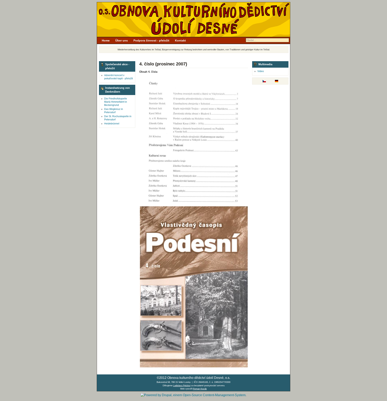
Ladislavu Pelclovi (181, 385)
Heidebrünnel (111, 123)
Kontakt (180, 40)
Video (260, 71)
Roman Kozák (200, 389)
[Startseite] (193, 36)
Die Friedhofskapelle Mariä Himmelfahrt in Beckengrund (115, 101)
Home (106, 40)
